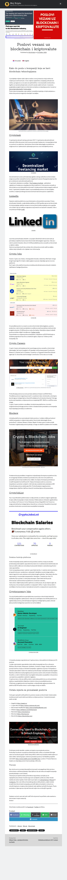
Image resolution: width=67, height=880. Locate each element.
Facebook (30, 807)
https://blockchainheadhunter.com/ (36, 707)
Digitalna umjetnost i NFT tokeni (48, 840)
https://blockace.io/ (23, 714)
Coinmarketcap (44, 780)
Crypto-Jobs (15, 253)
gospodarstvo (14, 830)
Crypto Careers (20, 387)
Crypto (13, 343)
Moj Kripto (15, 3)
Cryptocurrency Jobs (20, 591)
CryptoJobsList (33, 553)
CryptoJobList (16, 492)
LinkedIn (13, 196)
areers (22, 343)
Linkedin (33, 230)
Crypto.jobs (33, 317)
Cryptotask (15, 135)
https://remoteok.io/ (24, 712)
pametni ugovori (32, 830)
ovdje (23, 209)
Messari (51, 780)
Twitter (36, 807)
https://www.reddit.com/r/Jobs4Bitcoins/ (28, 759)
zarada (41, 830)
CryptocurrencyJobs (33, 652)
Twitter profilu (35, 332)
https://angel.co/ (22, 703)
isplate (22, 830)
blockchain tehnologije (16, 89)
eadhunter (36, 744)
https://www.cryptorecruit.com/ (30, 705)
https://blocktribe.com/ (25, 716)
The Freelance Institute (36, 183)
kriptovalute (27, 89)
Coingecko (12, 782)
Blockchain (30, 744)
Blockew (13, 413)
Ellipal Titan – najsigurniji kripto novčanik (18, 841)
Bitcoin (25, 826)
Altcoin (19, 826)
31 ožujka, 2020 (42, 52)
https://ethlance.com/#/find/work (27, 709)
